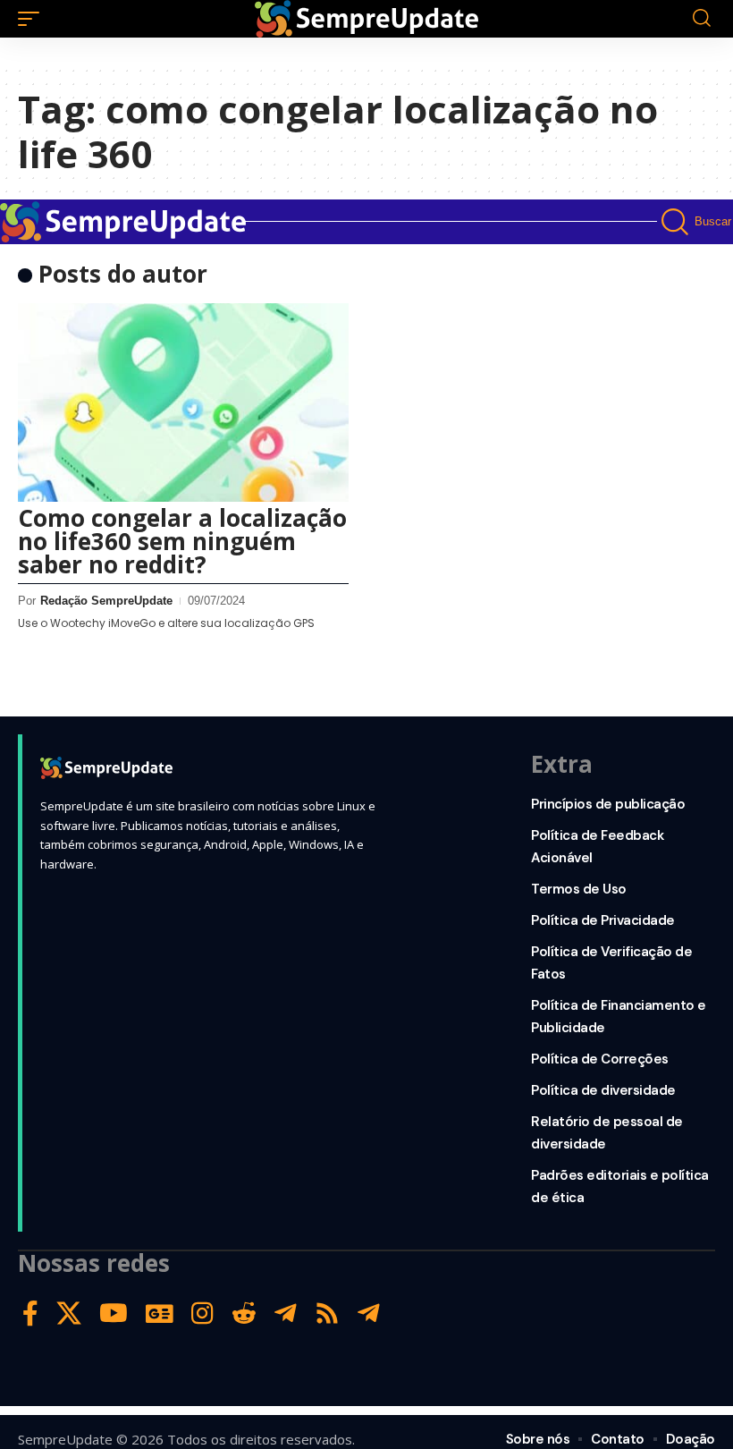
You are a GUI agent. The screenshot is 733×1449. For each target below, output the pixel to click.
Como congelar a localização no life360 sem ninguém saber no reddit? (182, 541)
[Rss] (327, 1313)
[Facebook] (30, 1313)
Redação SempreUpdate (106, 600)
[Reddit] (244, 1313)
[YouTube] (113, 1313)
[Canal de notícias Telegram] (368, 1313)
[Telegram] (285, 1313)
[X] (69, 1313)
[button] (33, 19)
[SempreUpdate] (366, 19)
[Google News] (159, 1313)
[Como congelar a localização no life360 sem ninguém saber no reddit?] (183, 402)
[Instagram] (202, 1313)
